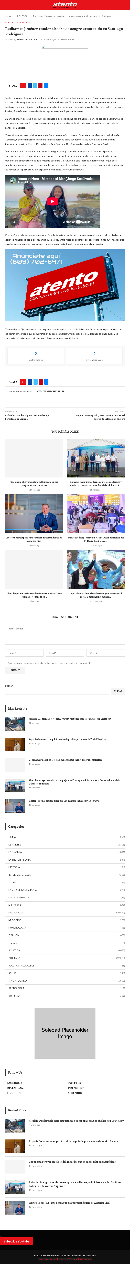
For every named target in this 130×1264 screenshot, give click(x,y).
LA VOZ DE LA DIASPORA (66, 889)
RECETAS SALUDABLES (66, 965)
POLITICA (22, 16)
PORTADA (66, 957)
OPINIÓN (66, 935)
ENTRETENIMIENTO (66, 859)
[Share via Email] (46, 85)
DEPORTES (66, 844)
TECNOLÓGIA (66, 988)
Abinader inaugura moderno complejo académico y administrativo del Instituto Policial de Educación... (96, 483)
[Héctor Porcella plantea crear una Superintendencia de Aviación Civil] (34, 513)
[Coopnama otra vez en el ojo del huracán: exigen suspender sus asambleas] (34, 458)
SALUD (66, 973)
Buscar (9, 685)
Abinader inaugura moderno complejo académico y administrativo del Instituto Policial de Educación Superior (74, 782)
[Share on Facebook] (30, 85)
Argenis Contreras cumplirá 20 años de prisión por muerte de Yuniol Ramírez (67, 739)
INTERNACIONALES (66, 874)
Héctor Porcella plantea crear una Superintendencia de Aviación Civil (34, 539)
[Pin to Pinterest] (40, 85)
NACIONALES (66, 912)
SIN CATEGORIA (66, 980)
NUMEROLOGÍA (66, 927)
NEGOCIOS (66, 920)
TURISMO (66, 995)
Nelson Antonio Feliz (27, 39)
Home (8, 16)
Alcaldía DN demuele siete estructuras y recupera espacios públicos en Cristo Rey (70, 718)
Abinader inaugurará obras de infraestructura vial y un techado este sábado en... (34, 595)
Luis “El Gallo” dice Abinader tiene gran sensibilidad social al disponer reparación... (96, 595)
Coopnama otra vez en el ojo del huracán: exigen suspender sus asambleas (34, 483)
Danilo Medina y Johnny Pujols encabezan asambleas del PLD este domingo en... (96, 539)
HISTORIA (66, 867)
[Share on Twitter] (35, 85)
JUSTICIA (66, 882)
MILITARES (66, 905)
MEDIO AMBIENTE (66, 897)
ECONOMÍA (66, 852)
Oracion (66, 942)
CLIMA (66, 836)
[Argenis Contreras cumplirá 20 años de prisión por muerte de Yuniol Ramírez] (15, 744)
